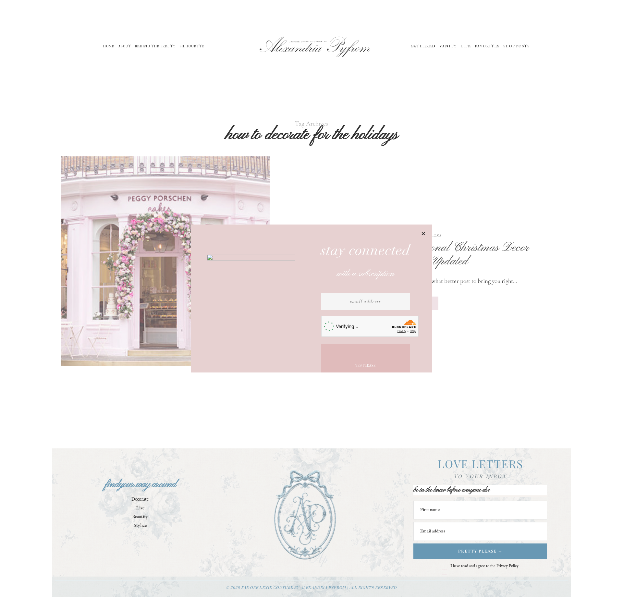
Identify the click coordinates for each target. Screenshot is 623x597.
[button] (423, 233)
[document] (311, 298)
